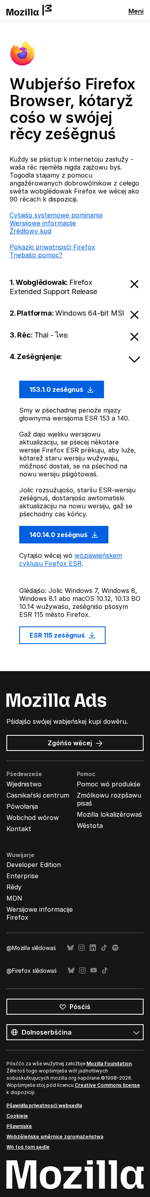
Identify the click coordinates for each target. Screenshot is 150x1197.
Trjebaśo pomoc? (36, 255)
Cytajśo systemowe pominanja (56, 215)
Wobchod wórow (32, 818)
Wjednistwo (24, 784)
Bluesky (70, 948)
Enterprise (22, 876)
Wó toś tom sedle (28, 1147)
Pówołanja (22, 806)
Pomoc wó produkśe (108, 784)
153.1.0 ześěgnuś (57, 389)
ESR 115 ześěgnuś (58, 635)
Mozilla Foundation (109, 1064)
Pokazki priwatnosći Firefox (52, 247)
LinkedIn (93, 948)
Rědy (14, 887)
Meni (136, 11)
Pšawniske (19, 1126)
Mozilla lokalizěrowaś (109, 814)
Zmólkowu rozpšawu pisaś (109, 799)
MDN (14, 898)
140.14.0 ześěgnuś (59, 535)
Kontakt (18, 829)
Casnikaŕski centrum (37, 795)
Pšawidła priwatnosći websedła (44, 1105)
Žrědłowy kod (30, 231)
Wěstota (90, 826)
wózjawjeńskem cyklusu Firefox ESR (70, 559)
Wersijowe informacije (43, 223)
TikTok (104, 948)
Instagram (81, 948)
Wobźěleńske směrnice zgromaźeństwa (54, 1137)
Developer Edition (33, 865)
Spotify (115, 948)
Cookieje (17, 1116)
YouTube (93, 971)
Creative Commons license (107, 1085)
